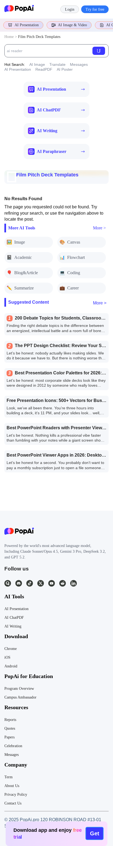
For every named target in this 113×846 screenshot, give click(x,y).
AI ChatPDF (14, 618)
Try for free (95, 9)
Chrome (10, 649)
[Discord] (18, 583)
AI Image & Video (72, 25)
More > (99, 228)
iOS (7, 657)
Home (9, 37)
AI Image (37, 64)
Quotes (9, 728)
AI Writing (12, 626)
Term (8, 777)
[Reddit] (62, 583)
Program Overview (19, 689)
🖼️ (16, 242)
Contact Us (12, 803)
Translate (57, 64)
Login (69, 9)
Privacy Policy (15, 794)
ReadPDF (43, 69)
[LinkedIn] (73, 583)
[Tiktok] (29, 583)
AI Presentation (27, 25)
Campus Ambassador (20, 697)
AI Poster (65, 69)
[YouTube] (51, 583)
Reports (10, 720)
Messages (79, 64)
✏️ (20, 288)
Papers (9, 737)
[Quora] (7, 583)
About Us (11, 786)
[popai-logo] (19, 9)
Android (10, 666)
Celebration (13, 746)
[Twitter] (40, 583)
